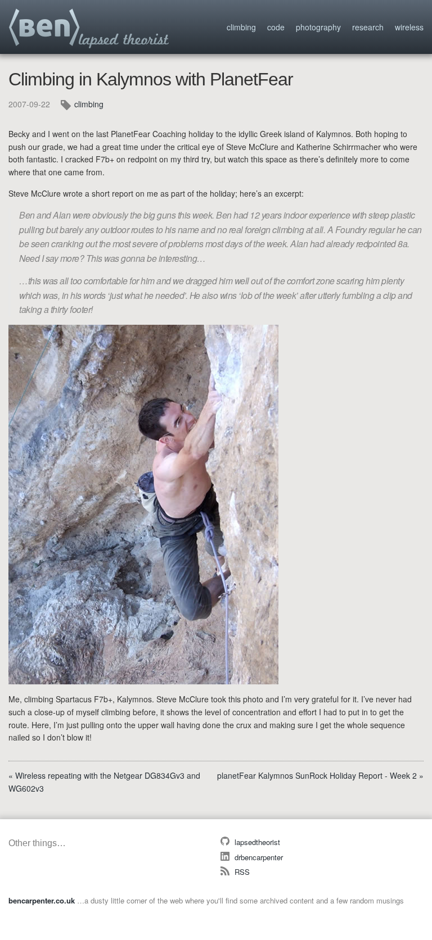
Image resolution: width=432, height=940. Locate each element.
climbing (241, 27)
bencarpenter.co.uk (89, 29)
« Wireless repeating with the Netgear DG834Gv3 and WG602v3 (104, 782)
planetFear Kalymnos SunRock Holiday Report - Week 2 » (320, 775)
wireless (409, 27)
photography (318, 27)
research (368, 27)
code (276, 27)
